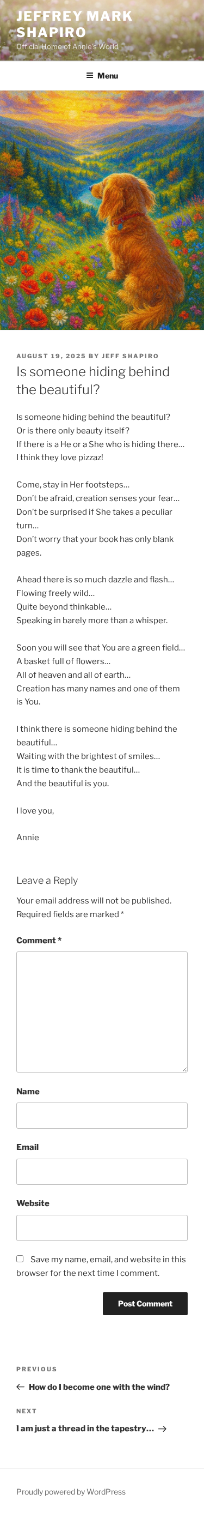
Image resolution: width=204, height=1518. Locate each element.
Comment (38, 940)
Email (27, 1147)
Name (28, 1092)
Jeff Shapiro (130, 356)
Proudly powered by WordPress (71, 1491)
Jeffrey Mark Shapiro (74, 24)
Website (33, 1203)
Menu (107, 75)
